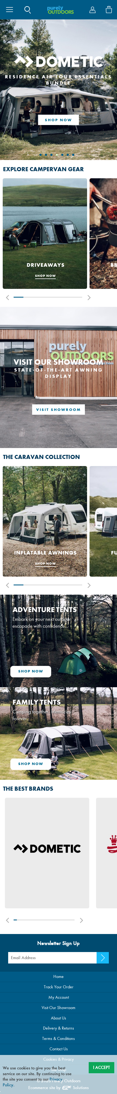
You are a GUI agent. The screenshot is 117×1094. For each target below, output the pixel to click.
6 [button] (67, 297)
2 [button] (28, 297)
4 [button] (48, 297)
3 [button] (38, 297)
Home (58, 976)
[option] (45, 234)
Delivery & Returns (58, 1028)
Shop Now (58, 120)
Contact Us (59, 1048)
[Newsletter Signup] (103, 957)
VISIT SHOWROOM (58, 409)
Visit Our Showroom (58, 1007)
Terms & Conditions (58, 1038)
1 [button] (18, 297)
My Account (58, 997)
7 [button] (77, 297)
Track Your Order (58, 986)
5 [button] (58, 297)
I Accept (101, 1067)
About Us (58, 1018)
